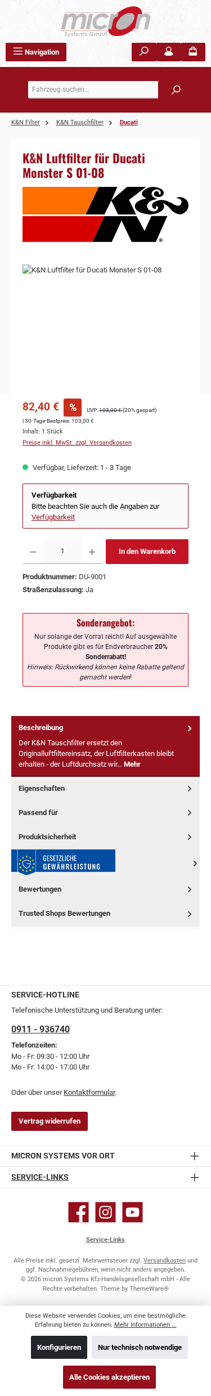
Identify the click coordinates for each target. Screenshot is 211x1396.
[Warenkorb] (193, 52)
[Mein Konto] (168, 52)
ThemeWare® (149, 1288)
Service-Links (40, 1177)
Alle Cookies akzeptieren (109, 1377)
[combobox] (108, 90)
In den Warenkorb (147, 551)
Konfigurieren (59, 1347)
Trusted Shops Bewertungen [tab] (64, 913)
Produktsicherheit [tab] (47, 837)
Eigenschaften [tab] (42, 788)
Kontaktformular (89, 1092)
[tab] (105, 746)
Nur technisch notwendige (140, 1347)
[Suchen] (144, 52)
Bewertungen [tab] (40, 889)
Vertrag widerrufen (49, 1121)
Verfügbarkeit (53, 517)
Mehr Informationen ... (145, 1324)
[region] (105, 328)
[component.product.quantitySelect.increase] (92, 551)
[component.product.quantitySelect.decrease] (33, 551)
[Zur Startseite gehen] (106, 21)
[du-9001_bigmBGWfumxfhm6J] (105, 328)
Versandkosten (164, 1260)
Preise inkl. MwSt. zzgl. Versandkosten (77, 442)
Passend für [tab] (38, 812)
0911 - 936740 (40, 1029)
